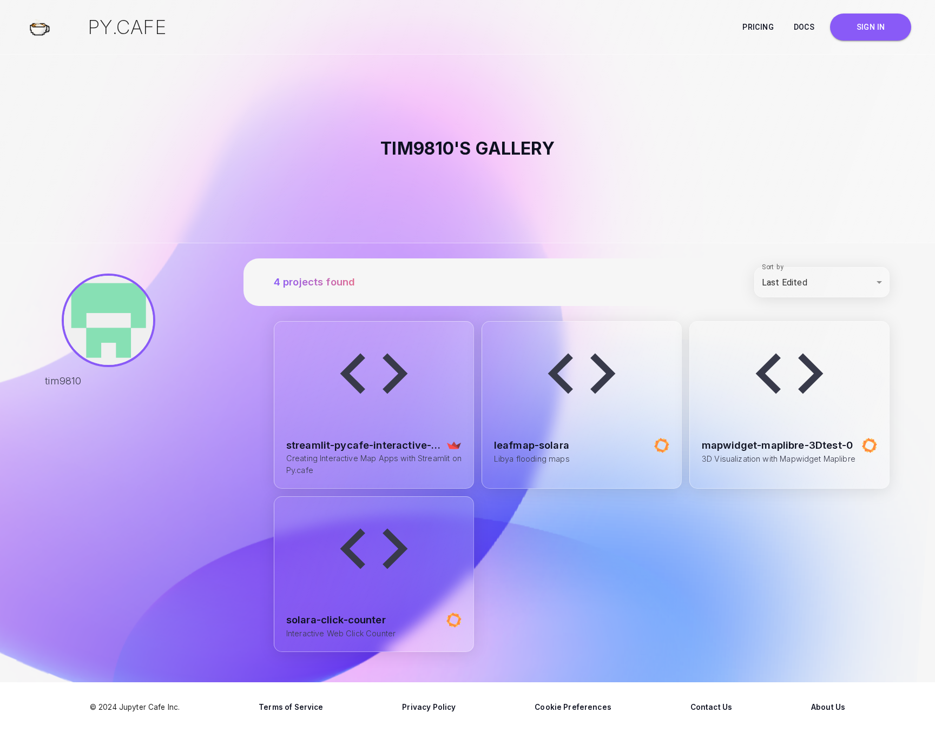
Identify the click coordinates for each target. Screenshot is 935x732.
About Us (828, 707)
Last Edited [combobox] (784, 282)
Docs (804, 27)
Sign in (871, 27)
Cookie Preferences (573, 707)
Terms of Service (291, 707)
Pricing (758, 27)
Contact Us (711, 707)
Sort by (772, 267)
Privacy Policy (429, 707)
